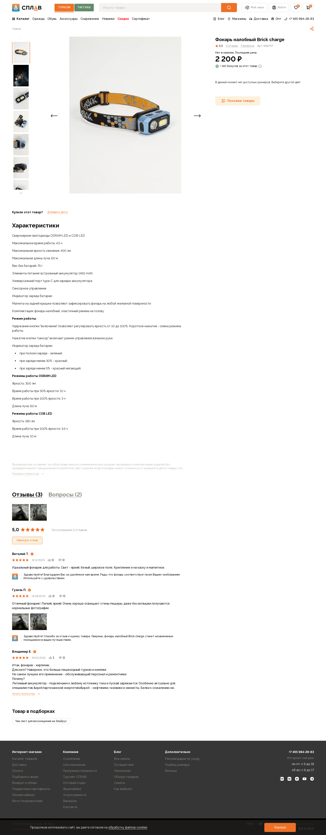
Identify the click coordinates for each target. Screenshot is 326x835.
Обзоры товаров (126, 777)
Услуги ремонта (74, 795)
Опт (278, 19)
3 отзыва (232, 45)
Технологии (122, 771)
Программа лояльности (80, 771)
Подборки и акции (25, 777)
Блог (221, 19)
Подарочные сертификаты (31, 789)
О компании (71, 759)
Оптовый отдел (74, 783)
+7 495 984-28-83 (301, 19)
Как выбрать (123, 789)
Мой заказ (257, 7)
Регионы (171, 771)
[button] (296, 7)
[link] (312, 29)
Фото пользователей (27, 801)
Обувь (52, 19)
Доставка (261, 19)
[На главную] (27, 8)
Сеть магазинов (74, 765)
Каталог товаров (24, 759)
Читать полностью (23, 693)
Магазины (239, 19)
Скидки (123, 19)
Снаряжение (90, 19)
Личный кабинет (23, 795)
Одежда (38, 19)
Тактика (84, 7)
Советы (119, 783)
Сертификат (141, 19)
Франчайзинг (72, 789)
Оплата (17, 771)
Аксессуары (69, 19)
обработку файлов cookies (127, 827)
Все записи (122, 759)
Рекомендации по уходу (182, 759)
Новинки (108, 19)
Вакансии (70, 801)
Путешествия (124, 765)
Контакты (70, 807)
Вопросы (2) (65, 494)
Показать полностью (25, 473)
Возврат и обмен (24, 783)
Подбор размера (177, 765)
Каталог (23, 19)
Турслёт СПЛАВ (74, 777)
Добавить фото (57, 212)
